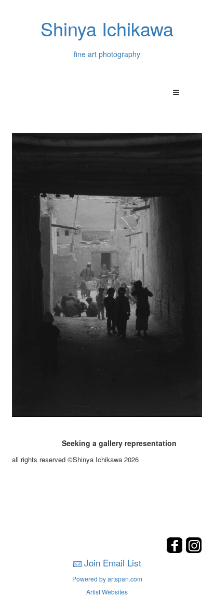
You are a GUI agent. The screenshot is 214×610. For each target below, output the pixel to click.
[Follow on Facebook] (175, 550)
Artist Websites (107, 591)
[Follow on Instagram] (193, 550)
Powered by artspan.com (107, 578)
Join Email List (112, 562)
